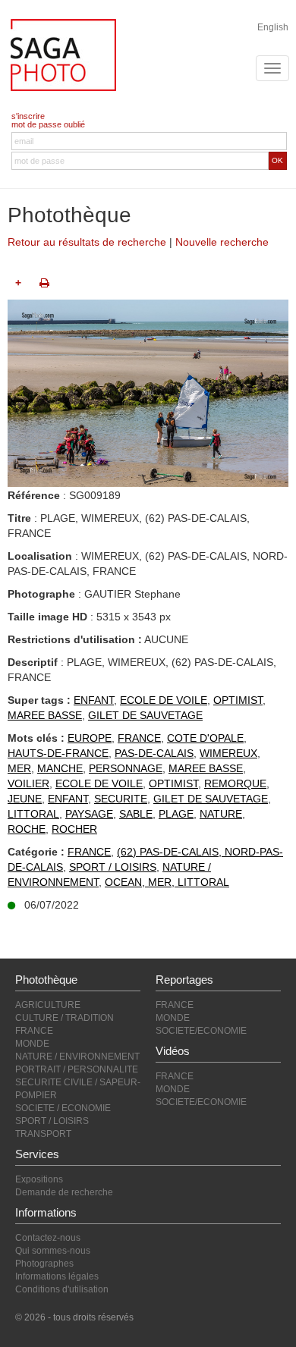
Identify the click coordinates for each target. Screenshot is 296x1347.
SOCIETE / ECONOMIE (63, 1108)
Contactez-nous (47, 1237)
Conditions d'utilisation (62, 1289)
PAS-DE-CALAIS (154, 753)
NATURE (221, 814)
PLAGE (176, 814)
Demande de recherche (64, 1192)
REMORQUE (235, 783)
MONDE (32, 1043)
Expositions (39, 1179)
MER (19, 768)
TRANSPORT (43, 1134)
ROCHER (74, 829)
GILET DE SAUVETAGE (145, 715)
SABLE (136, 814)
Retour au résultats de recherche (87, 242)
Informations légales (57, 1276)
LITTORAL (33, 814)
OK (277, 160)
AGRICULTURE (47, 1005)
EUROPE (90, 738)
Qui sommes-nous (52, 1250)
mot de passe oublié (48, 124)
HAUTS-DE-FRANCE (58, 753)
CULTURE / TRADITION (64, 1018)
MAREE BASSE (45, 715)
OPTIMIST (238, 700)
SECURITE (120, 799)
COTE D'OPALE (205, 738)
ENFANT (94, 700)
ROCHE (27, 829)
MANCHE (60, 768)
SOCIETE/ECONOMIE (201, 1030)
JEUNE (25, 799)
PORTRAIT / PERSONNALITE (76, 1069)
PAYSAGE (89, 814)
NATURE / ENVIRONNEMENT (77, 1056)
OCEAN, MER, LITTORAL (167, 882)
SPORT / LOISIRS (112, 867)
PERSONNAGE (125, 768)
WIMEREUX (228, 753)
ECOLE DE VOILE (163, 700)
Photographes (44, 1263)
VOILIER (28, 783)
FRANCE (139, 738)
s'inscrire (28, 116)
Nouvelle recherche (222, 242)
